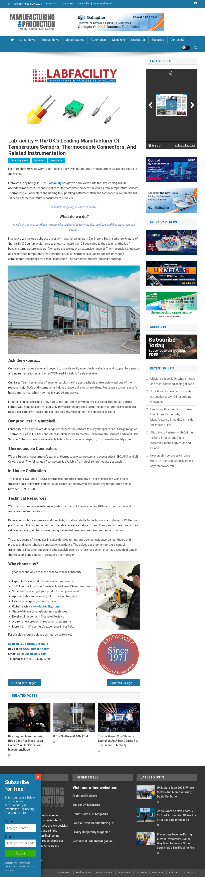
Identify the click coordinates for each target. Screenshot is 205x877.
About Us (51, 3)
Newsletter (138, 39)
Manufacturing (74, 39)
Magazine (118, 39)
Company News (19, 160)
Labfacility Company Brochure (28, 643)
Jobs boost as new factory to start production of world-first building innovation (172, 396)
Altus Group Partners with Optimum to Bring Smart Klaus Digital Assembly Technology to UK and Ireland (172, 440)
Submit (20, 853)
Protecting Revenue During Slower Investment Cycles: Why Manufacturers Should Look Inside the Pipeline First (172, 417)
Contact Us (67, 3)
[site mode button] (186, 48)
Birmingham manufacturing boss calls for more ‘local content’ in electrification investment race (26, 743)
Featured (39, 160)
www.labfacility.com (118, 439)
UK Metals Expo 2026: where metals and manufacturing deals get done (172, 381)
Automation (98, 39)
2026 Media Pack (103, 3)
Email (9, 836)
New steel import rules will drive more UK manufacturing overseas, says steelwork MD (172, 461)
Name (10, 821)
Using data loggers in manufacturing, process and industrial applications (27, 683)
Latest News (27, 39)
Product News (50, 39)
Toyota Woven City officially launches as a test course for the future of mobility (118, 741)
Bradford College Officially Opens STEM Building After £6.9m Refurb (125, 683)
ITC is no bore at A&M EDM (70, 736)
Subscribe (83, 3)
